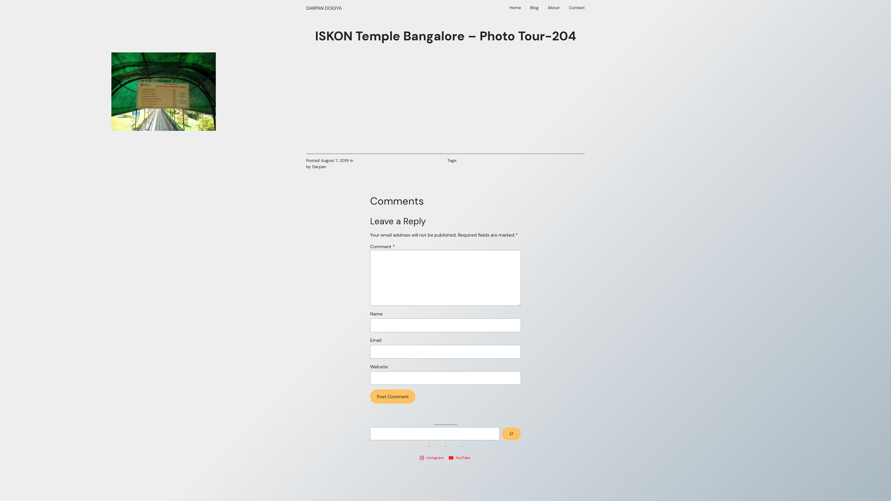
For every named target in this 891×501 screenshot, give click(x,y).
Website (379, 367)
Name (376, 314)
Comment (382, 247)
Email (375, 340)
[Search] (511, 433)
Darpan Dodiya (324, 8)
